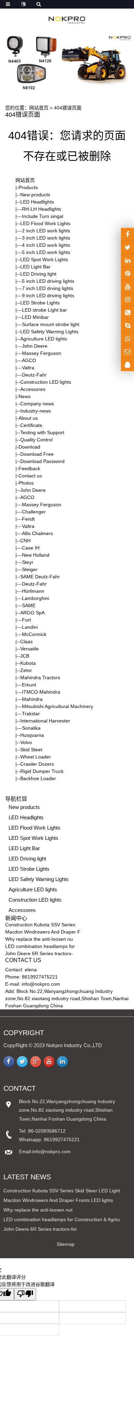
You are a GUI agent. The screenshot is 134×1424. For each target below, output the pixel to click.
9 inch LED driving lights (48, 295)
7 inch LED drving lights (47, 288)
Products (28, 187)
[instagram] (127, 286)
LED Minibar (35, 317)
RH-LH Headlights (41, 209)
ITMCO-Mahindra (41, 692)
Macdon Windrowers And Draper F (42, 932)
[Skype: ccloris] (127, 325)
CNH (25, 540)
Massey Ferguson (41, 353)
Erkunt (29, 684)
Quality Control (36, 439)
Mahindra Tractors (40, 677)
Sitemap (66, 1244)
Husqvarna (32, 735)
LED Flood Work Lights (45, 223)
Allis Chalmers (37, 533)
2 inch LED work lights (46, 230)
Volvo (26, 742)
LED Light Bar (35, 266)
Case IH (31, 548)
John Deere (34, 346)
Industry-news (35, 411)
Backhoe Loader (38, 778)
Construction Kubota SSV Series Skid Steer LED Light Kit (65, 1190)
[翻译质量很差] (25, 1294)
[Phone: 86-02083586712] (127, 312)
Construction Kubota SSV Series (40, 924)
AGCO (29, 360)
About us (28, 418)
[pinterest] (127, 273)
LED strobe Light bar (44, 310)
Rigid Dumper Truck (42, 771)
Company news (37, 403)
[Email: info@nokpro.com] (127, 351)
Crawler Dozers (37, 764)
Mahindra (32, 699)
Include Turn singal (42, 216)
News (25, 396)
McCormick (34, 634)
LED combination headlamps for (40, 946)
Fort (26, 620)
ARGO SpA (32, 612)
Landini (30, 627)
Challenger (34, 511)
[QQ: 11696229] (127, 364)
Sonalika (31, 728)
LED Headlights (37, 202)
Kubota (28, 663)
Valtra (28, 367)
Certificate (31, 425)
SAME (28, 605)
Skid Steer (31, 749)
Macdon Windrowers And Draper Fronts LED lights (58, 1200)
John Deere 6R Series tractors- (39, 953)
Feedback (29, 468)
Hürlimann (33, 591)
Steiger (29, 569)
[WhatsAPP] (127, 338)
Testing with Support (42, 432)
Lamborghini (35, 598)
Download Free (37, 454)
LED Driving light (38, 274)
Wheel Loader (35, 757)
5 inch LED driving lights (48, 281)
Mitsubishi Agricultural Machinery (57, 706)
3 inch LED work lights (46, 238)
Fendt (28, 519)
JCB (24, 656)
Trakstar (31, 713)
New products (35, 194)
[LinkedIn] (127, 260)
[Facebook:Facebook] (127, 234)
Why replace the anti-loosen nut (37, 1210)
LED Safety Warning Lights (49, 331)
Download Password (42, 461)
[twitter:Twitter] (127, 247)
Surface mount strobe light (50, 324)
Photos (26, 483)
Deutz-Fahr (34, 375)
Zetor (26, 670)
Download (29, 447)
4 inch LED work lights (46, 245)
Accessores (32, 389)
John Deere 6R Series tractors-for (40, 1229)
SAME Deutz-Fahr (40, 576)
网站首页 (38, 108)
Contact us (30, 475)
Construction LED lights (45, 382)
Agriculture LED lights (43, 338)
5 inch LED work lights (46, 252)
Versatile (29, 648)
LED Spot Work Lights (44, 259)
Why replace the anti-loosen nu (39, 939)
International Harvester (45, 720)
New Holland (35, 555)
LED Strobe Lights (40, 302)
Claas (26, 641)
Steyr (27, 562)
